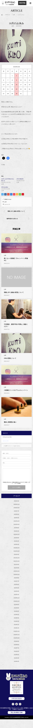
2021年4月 (16, 564)
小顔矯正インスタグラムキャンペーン (16, 390)
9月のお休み (4, 187)
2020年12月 (16, 571)
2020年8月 (16, 577)
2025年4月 (16, 517)
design (9, 199)
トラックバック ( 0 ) (7, 437)
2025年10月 (16, 507)
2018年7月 (16, 648)
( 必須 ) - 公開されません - (10, 458)
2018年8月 (16, 644)
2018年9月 (16, 641)
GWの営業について (10, 358)
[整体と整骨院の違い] (16, 407)
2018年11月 (16, 634)
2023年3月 (16, 544)
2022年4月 (16, 554)
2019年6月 (16, 611)
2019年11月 (16, 598)
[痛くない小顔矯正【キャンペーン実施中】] (16, 243)
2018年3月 (16, 661)
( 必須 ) (6, 453)
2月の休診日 (20, 179)
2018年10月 (16, 638)
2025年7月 (16, 511)
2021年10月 (16, 561)
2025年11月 (16, 504)
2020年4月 (16, 588)
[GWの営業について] (16, 343)
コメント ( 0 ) (6, 440)
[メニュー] (30, 3)
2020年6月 (16, 584)
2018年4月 (16, 658)
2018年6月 (16, 651)
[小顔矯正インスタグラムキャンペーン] (16, 375)
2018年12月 (16, 631)
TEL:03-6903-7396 (17, 712)
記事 (13, 26)
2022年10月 (16, 551)
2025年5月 (16, 514)
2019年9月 (16, 604)
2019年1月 (16, 628)
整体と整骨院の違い (10, 422)
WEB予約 (22, 3)
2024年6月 (16, 527)
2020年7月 (16, 581)
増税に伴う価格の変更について (14, 292)
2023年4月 (16, 541)
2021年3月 (16, 567)
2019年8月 (16, 608)
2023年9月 (16, 537)
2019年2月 (16, 624)
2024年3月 (16, 531)
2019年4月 (16, 618)
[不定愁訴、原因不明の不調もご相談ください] (16, 309)
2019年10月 (16, 601)
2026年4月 (16, 501)
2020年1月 (16, 594)
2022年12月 (16, 547)
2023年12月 (16, 534)
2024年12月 (16, 521)
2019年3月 (16, 621)
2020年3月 (16, 591)
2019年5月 (16, 614)
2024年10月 (16, 524)
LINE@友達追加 (16, 698)
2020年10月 (16, 574)
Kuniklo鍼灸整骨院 (16, 717)
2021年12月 (16, 557)
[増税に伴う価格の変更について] (16, 277)
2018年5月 (16, 654)
